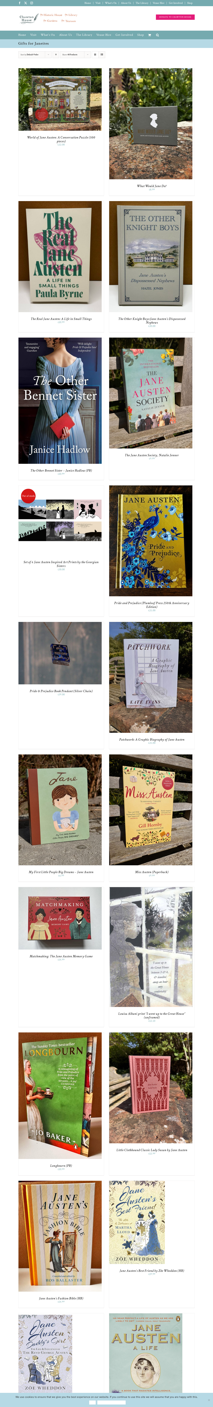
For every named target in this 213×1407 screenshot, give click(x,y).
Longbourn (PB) (61, 1166)
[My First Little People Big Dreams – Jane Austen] (60, 756)
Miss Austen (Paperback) (152, 872)
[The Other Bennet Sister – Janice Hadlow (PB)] (60, 339)
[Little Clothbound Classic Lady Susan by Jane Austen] (150, 1034)
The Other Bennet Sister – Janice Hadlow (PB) (61, 470)
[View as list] (102, 54)
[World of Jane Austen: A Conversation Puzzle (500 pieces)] (60, 70)
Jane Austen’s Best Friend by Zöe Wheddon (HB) (152, 1271)
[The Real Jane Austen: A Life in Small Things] (60, 202)
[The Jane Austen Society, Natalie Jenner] (150, 339)
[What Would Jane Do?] (150, 70)
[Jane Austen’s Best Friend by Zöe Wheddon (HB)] (137, 1182)
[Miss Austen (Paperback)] (150, 756)
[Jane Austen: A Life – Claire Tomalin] (145, 1315)
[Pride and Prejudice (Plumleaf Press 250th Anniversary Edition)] (150, 487)
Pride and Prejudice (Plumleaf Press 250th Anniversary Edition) (151, 605)
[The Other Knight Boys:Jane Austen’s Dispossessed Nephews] (150, 202)
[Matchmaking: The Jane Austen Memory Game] (60, 888)
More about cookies (111, 1402)
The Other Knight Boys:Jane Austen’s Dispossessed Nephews (152, 321)
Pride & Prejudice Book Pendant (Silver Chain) (61, 691)
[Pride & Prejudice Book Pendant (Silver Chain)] (60, 623)
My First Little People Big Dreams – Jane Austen (61, 872)
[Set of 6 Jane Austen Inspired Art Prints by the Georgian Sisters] (60, 487)
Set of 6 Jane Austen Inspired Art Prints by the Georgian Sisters (61, 564)
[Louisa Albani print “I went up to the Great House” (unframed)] (150, 888)
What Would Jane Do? (152, 186)
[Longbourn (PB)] (60, 1034)
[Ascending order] (56, 54)
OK (92, 1402)
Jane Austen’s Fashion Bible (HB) (61, 1298)
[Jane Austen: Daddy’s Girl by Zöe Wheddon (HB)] (45, 1315)
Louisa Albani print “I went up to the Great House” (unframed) (151, 1016)
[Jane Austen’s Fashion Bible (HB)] (60, 1182)
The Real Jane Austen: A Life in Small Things (61, 319)
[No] (209, 1400)
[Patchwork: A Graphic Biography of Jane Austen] (150, 623)
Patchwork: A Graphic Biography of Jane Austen (152, 739)
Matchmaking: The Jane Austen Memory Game (61, 956)
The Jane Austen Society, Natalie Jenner (152, 455)
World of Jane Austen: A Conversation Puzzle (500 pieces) (61, 139)
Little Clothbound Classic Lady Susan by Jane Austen (151, 1150)
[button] (157, 35)
